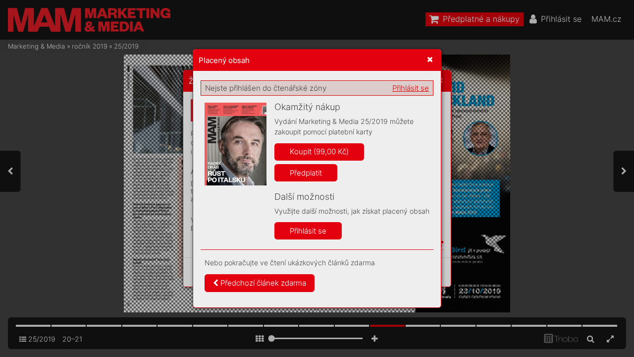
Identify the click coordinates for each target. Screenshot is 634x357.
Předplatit (306, 173)
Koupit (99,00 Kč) (319, 151)
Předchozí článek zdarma (262, 283)
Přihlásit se (410, 88)
